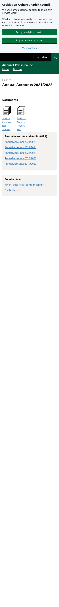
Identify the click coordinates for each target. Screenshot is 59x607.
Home (5, 69)
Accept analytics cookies (29, 32)
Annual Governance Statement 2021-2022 (7, 124)
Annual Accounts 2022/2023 (20, 152)
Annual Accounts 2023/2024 (20, 147)
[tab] (42, 57)
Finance (17, 69)
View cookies (29, 48)
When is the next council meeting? (24, 184)
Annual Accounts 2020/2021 (20, 158)
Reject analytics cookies (29, 40)
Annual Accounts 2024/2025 (20, 142)
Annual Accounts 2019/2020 (20, 163)
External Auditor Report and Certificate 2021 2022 (22, 124)
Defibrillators (12, 190)
